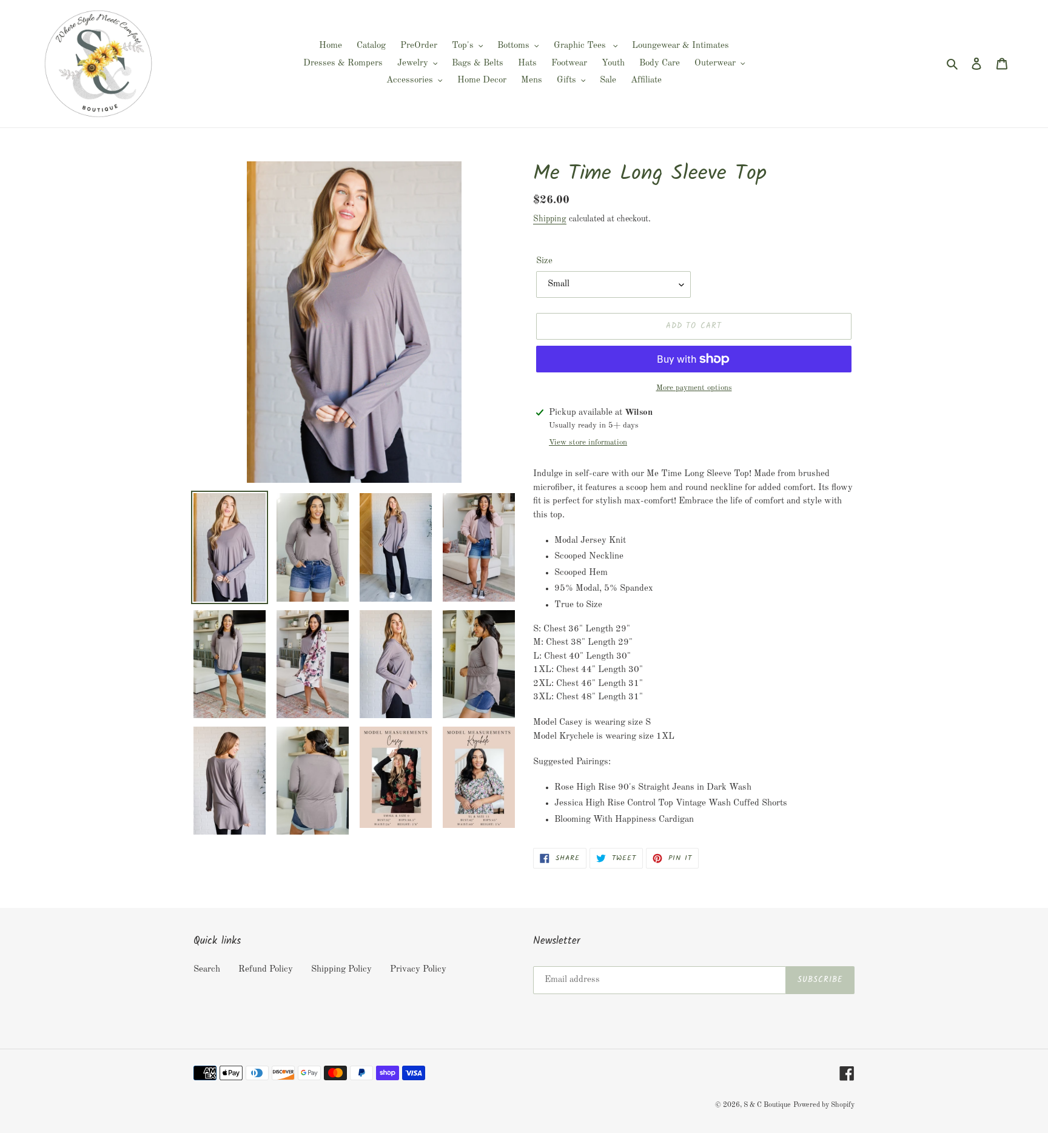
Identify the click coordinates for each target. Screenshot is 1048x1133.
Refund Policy (265, 969)
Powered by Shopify (824, 1105)
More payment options (694, 388)
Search (206, 969)
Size (544, 261)
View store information (588, 442)
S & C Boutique (767, 1105)
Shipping (549, 219)
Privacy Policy (418, 969)
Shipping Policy (341, 969)
